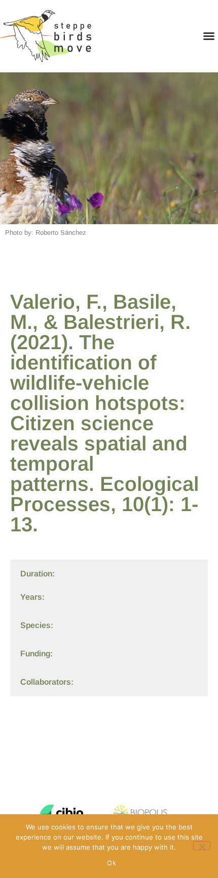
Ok (111, 863)
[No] (201, 845)
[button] (209, 36)
